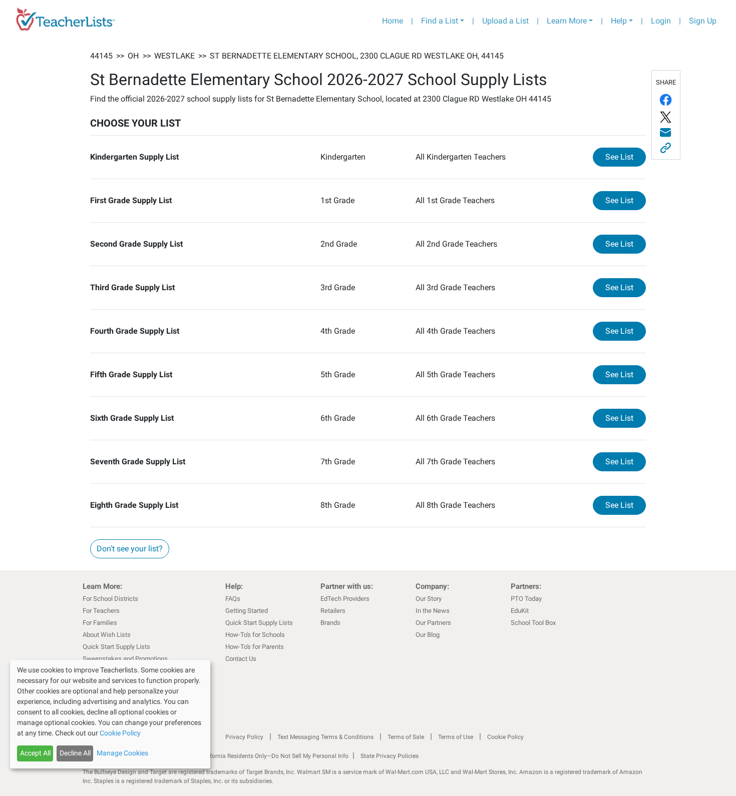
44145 (101, 56)
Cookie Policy (505, 736)
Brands (330, 622)
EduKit (520, 610)
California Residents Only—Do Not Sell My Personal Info (273, 755)
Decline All (75, 753)
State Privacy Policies (389, 755)
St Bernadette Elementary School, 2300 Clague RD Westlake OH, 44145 (357, 56)
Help (619, 21)
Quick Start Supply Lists (116, 646)
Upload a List (505, 21)
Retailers (332, 610)
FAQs (232, 598)
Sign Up (702, 21)
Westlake (174, 56)
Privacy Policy (244, 736)
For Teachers (101, 610)
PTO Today (526, 598)
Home (392, 21)
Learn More (567, 21)
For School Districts (110, 598)
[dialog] (110, 714)
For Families (100, 622)
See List (625, 157)
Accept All (35, 753)
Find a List (439, 21)
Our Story (429, 598)
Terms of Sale (406, 736)
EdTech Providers (345, 598)
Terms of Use (455, 736)
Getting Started (246, 610)
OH (133, 56)
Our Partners (433, 622)
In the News (433, 610)
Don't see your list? (130, 548)
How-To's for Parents (254, 646)
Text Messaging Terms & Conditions (325, 736)
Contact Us (240, 658)
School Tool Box (533, 622)
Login (661, 21)
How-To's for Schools (255, 634)
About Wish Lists (107, 634)
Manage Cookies (122, 753)
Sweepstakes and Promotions (125, 658)
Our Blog (428, 634)
